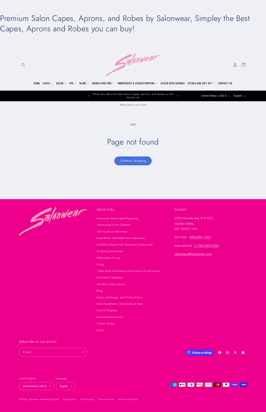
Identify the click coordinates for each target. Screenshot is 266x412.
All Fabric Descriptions (111, 284)
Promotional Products (110, 317)
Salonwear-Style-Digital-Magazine (117, 218)
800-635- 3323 (200, 237)
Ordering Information (110, 251)
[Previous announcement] (88, 95)
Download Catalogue (110, 277)
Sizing (100, 264)
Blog (99, 291)
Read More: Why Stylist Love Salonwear (121, 238)
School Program (107, 310)
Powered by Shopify (49, 399)
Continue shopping (133, 161)
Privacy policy (87, 399)
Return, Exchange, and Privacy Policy (119, 297)
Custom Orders (106, 324)
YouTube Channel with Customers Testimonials (125, 245)
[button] (23, 65)
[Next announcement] (177, 95)
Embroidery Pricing (108, 258)
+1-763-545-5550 (206, 245)
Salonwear (34, 399)
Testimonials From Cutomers (114, 225)
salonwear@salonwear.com (193, 254)
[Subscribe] (83, 352)
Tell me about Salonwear (112, 231)
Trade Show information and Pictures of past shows (128, 271)
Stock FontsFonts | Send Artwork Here (120, 304)
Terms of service (106, 399)
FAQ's (100, 330)
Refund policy (70, 399)
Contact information (128, 399)
